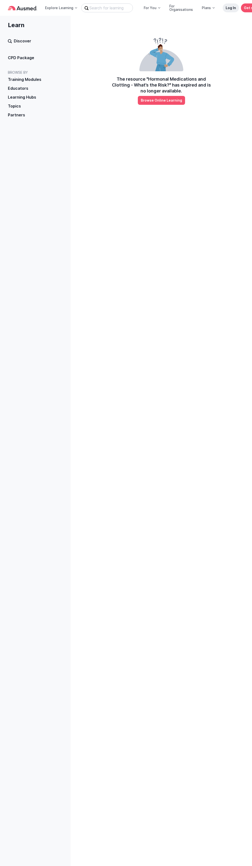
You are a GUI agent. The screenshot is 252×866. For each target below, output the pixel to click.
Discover (22, 40)
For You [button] (150, 8)
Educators (18, 88)
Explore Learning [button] (59, 8)
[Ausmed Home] (22, 8)
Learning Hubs (22, 97)
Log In (231, 8)
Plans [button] (206, 8)
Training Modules (24, 79)
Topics (14, 106)
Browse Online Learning (161, 100)
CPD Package (21, 57)
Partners (16, 114)
